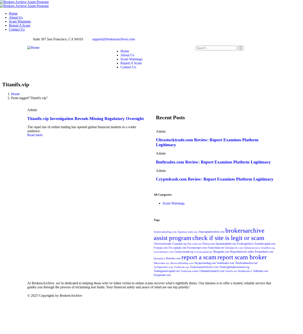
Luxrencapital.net (203, 252)
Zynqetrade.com (162, 275)
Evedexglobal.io (245, 243)
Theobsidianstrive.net (246, 263)
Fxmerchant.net (216, 247)
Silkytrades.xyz (161, 263)
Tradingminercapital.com (167, 271)
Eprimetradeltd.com (226, 243)
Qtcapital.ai (159, 258)
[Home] (33, 47)
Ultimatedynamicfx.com (211, 271)
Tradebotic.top (181, 267)
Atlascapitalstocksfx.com (211, 231)
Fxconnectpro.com (197, 247)
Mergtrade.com (221, 251)
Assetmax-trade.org (187, 232)
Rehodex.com (173, 258)
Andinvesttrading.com (165, 232)
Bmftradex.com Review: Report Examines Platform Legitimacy (213, 162)
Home (15, 94)
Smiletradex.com (225, 263)
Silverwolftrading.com (181, 263)
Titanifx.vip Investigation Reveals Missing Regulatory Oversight (85, 118)
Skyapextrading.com (205, 263)
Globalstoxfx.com (234, 248)
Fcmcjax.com (161, 247)
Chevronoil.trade (162, 243)
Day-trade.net (194, 244)
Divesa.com (208, 243)
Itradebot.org (268, 248)
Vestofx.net (231, 271)
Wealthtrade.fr (245, 271)
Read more (35, 135)
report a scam (198, 257)
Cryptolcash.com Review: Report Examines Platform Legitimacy (214, 179)
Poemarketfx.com (264, 251)
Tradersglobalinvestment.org (234, 267)
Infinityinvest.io (252, 248)
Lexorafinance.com (164, 252)
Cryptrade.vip (179, 243)
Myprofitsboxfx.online (242, 251)
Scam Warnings (174, 203)
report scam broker (242, 257)
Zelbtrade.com (260, 271)
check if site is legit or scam (228, 237)
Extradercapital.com (265, 243)
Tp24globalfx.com (163, 267)
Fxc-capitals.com (177, 247)
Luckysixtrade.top (184, 251)
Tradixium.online (190, 271)
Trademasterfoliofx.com (204, 267)
